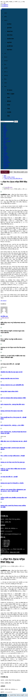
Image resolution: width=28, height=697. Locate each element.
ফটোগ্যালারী (5, 546)
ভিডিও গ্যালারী (6, 545)
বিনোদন (5, 57)
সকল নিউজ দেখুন (4, 316)
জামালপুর (6, 75)
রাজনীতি (5, 68)
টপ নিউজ (5, 130)
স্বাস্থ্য (8, 116)
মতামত (8, 97)
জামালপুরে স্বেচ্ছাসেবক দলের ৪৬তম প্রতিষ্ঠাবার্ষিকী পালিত (12, 385)
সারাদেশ (5, 20)
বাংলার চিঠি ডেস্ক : (9, 187)
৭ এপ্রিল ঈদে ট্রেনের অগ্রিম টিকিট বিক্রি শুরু (12, 178)
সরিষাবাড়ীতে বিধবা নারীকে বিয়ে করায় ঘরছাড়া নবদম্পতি (11, 372)
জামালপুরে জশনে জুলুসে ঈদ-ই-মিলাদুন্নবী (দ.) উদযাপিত (12, 483)
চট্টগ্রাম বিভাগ (10, 31)
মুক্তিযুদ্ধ (9, 101)
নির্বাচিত (4, 132)
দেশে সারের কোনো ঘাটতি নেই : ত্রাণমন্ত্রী (10, 364)
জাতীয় (5, 16)
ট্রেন (2, 300)
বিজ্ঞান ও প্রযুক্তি (10, 94)
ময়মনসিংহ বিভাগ (10, 38)
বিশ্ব (5, 64)
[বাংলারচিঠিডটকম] (4, 4)
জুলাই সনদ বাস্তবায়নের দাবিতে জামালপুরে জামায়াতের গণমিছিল (13, 398)
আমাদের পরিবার (6, 540)
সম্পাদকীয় (9, 112)
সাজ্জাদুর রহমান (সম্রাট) (15, 552)
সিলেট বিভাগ (9, 49)
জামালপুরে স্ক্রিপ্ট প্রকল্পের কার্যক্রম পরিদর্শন (9, 391)
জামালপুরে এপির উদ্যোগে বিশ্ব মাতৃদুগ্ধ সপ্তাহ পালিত (12, 411)
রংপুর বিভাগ (9, 42)
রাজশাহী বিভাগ (10, 46)
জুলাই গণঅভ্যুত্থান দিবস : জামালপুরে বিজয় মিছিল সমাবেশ (13, 404)
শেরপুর (8, 108)
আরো (5, 86)
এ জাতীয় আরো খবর (5, 318)
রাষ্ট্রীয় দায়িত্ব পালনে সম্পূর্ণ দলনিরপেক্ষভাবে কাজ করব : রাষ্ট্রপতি (14, 441)
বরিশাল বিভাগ (9, 35)
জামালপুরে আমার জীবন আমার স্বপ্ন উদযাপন (10, 378)
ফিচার (5, 79)
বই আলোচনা (9, 90)
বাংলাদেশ (6, 60)
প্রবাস (5, 83)
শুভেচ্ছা (8, 105)
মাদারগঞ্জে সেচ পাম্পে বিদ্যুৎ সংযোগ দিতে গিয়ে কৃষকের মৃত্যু (13, 462)
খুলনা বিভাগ (9, 27)
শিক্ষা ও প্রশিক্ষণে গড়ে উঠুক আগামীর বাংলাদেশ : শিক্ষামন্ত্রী (13, 455)
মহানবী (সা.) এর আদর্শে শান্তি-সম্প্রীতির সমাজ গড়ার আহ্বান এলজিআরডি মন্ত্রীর (13, 356)
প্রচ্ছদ (5, 13)
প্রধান (4, 133)
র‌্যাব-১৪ (6, 72)
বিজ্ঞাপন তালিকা (6, 543)
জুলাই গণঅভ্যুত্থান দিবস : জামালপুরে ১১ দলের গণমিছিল (12, 425)
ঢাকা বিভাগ (9, 24)
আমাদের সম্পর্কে (6, 542)
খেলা (5, 53)
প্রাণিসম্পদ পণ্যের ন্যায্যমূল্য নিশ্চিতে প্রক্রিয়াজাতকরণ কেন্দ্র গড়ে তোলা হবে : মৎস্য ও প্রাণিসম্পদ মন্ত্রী (13, 490)
